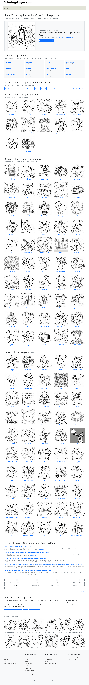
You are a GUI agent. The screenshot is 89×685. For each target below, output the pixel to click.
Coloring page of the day (45, 30)
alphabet (36, 604)
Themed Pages (54, 585)
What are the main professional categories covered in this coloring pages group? (26, 552)
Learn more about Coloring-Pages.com (13, 609)
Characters (12, 7)
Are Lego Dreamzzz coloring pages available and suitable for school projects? (25, 558)
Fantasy (19, 7)
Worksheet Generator (51, 666)
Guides (83, 8)
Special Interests (65, 7)
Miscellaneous (26, 7)
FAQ (5, 661)
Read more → (41, 549)
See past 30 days (59, 40)
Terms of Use (48, 659)
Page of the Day (7, 8)
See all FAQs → (80, 591)
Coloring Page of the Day (10, 663)
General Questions (74, 580)
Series (58, 7)
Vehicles (82, 7)
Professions (41, 7)
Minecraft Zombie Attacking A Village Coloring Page (59, 33)
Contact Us (6, 659)
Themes (73, 7)
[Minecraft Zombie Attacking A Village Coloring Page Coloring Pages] (21, 36)
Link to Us (6, 666)
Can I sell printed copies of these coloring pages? (17, 546)
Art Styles (6, 7)
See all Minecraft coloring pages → (64, 37)
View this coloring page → (46, 40)
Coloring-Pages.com (18, 2)
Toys (78, 7)
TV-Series (14, 585)
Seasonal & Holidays (50, 7)
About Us (6, 657)
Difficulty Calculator (50, 663)
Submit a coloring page (34, 609)
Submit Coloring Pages (51, 657)
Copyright (48, 661)
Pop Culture (34, 7)
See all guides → (28, 675)
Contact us (25, 609)
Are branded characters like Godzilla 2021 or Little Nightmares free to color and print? (28, 570)
